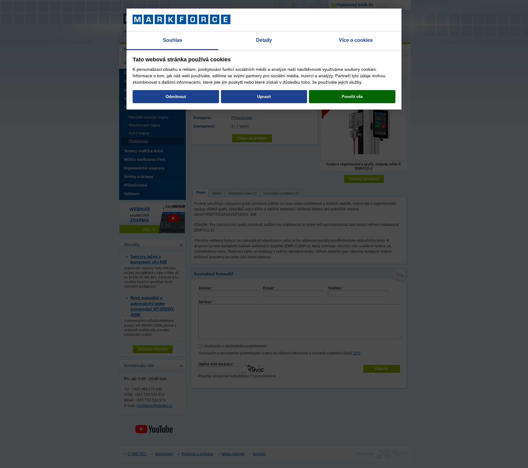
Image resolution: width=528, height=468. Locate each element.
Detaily (264, 40)
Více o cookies (356, 40)
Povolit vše (352, 96)
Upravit (264, 96)
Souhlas (172, 40)
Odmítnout (176, 96)
